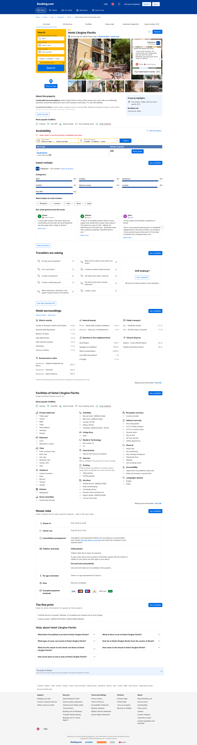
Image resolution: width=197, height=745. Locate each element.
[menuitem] (41, 10)
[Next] (160, 59)
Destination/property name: (47, 35)
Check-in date (42, 42)
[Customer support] (119, 4)
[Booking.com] (45, 4)
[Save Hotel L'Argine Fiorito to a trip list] (149, 32)
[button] (51, 59)
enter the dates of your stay (90, 540)
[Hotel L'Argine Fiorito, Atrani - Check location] (69, 36)
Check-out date (43, 49)
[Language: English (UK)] (112, 4)
